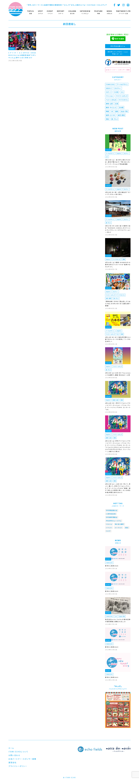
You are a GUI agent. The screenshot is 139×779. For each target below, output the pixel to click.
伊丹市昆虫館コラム (118, 46)
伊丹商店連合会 (111, 510)
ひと (122, 92)
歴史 (116, 111)
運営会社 (12, 762)
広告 (116, 104)
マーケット (118, 528)
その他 (116, 92)
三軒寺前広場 (111, 514)
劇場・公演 (109, 104)
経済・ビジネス (110, 115)
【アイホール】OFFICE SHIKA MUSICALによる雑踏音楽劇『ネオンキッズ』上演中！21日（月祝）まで (22, 55)
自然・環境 (121, 115)
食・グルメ (114, 119)
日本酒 (121, 107)
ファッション (109, 96)
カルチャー (117, 88)
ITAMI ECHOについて (18, 751)
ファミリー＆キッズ (122, 96)
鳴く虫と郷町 (119, 524)
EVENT (11, 49)
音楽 (107, 119)
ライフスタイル (123, 100)
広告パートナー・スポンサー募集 (118, 70)
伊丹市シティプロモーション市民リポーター (118, 53)
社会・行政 (124, 111)
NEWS (108, 559)
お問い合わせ (14, 755)
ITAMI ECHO (110, 84)
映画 (107, 111)
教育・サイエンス (111, 107)
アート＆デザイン (122, 84)
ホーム (11, 748)
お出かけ (109, 88)
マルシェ (109, 524)
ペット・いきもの (111, 100)
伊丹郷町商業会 (111, 517)
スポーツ (109, 92)
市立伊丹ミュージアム (113, 521)
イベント (109, 528)
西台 (126, 528)
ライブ (108, 531)
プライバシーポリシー (17, 766)
